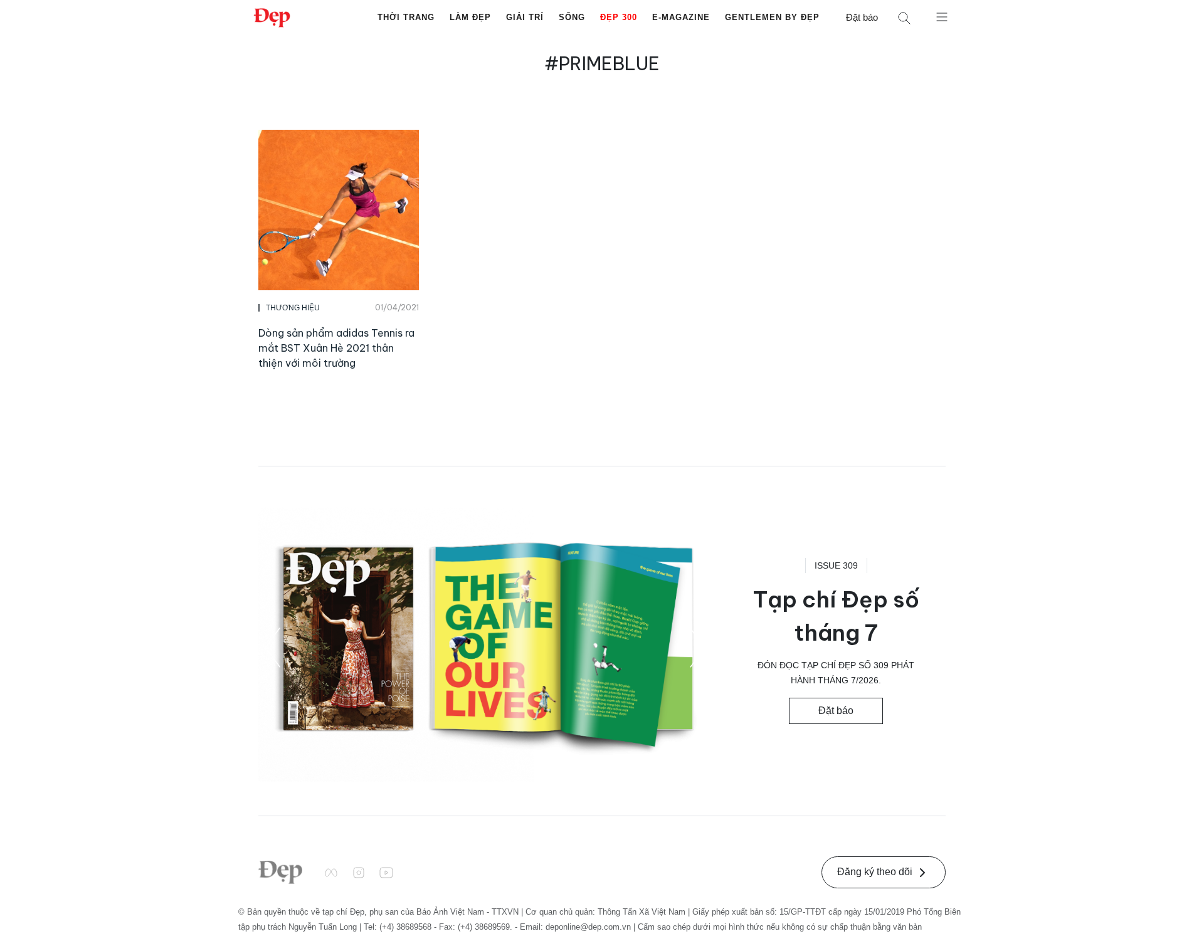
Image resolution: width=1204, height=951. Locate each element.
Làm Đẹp (470, 17)
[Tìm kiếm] (904, 18)
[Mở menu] (942, 16)
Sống (572, 17)
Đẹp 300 (618, 17)
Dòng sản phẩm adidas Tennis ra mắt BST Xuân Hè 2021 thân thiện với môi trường (336, 348)
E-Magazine (681, 17)
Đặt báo (862, 17)
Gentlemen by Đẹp (772, 17)
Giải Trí (525, 17)
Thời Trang (406, 17)
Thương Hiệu (293, 308)
